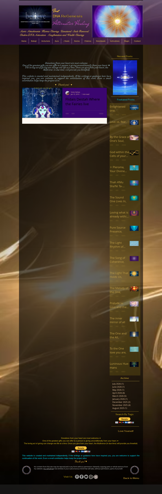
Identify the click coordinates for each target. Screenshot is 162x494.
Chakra (24, 35)
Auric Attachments (31, 31)
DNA (56, 16)
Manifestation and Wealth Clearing (65, 35)
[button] (117, 21)
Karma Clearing (51, 31)
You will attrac (48, 469)
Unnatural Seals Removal (74, 31)
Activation (40, 35)
